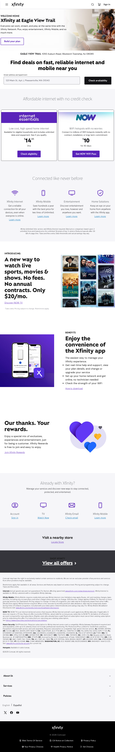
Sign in (14, 518)
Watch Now (43, 518)
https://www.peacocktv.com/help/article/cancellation (26, 620)
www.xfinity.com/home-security (18, 643)
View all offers (57, 563)
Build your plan (12, 41)
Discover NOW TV (13, 303)
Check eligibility (29, 153)
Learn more (14, 220)
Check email (71, 518)
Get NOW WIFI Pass (86, 153)
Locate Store (57, 542)
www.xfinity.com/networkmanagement (79, 591)
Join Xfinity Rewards (14, 452)
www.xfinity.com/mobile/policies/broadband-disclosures (37, 608)
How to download (74, 389)
